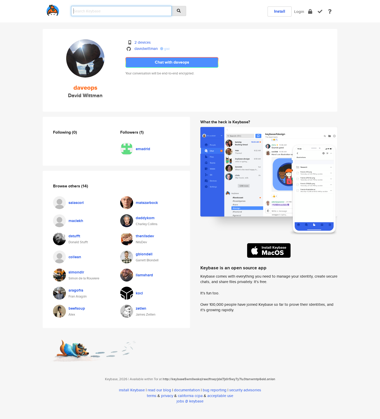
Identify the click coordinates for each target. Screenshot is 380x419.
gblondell (144, 254)
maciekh (76, 221)
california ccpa (190, 395)
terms (151, 395)
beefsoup (77, 308)
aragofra (76, 290)
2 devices (142, 42)
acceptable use (220, 395)
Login (299, 11)
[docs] (330, 11)
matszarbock (147, 202)
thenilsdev (145, 236)
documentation (187, 390)
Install (279, 11)
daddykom (145, 218)
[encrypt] (310, 11)
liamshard (144, 275)
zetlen (141, 308)
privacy (167, 395)
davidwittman (146, 48)
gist (166, 48)
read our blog (159, 390)
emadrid (143, 149)
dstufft (74, 236)
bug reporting (214, 390)
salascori (76, 202)
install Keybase (132, 390)
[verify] (320, 11)
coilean (75, 257)
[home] (53, 9)
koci (139, 293)
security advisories (245, 390)
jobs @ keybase (190, 401)
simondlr (76, 272)
